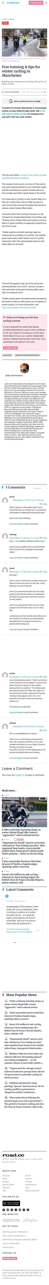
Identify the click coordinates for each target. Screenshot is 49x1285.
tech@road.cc (20, 1236)
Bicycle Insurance (32, 1191)
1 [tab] (14, 942)
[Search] (46, 2)
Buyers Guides (8, 1185)
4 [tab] (21, 942)
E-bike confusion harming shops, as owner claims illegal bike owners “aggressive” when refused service (24, 1004)
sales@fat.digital (30, 1240)
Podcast (28, 1182)
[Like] (40, 504)
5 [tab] (23, 942)
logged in (19, 775)
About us (6, 1176)
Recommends (30, 1185)
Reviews (6, 1182)
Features (6, 1188)
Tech (4, 1191)
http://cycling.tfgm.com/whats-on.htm (19, 307)
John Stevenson (14, 375)
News (5, 1179)
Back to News (9, 19)
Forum (28, 1176)
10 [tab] (34, 942)
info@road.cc (22, 1232)
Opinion (28, 1179)
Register (20, 524)
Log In (11, 524)
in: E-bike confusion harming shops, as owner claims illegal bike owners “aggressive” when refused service (20, 930)
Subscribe (37, 2)
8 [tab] (29, 942)
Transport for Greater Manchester (27, 355)
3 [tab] (19, 942)
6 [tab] (25, 942)
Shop (27, 1188)
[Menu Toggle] (3, 3)
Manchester (7, 355)
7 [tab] (27, 942)
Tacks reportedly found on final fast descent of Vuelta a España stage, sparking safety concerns (24, 1015)
